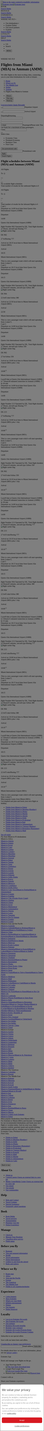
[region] (22, 1407)
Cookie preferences (22, 1426)
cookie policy (11, 1413)
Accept (22, 1420)
